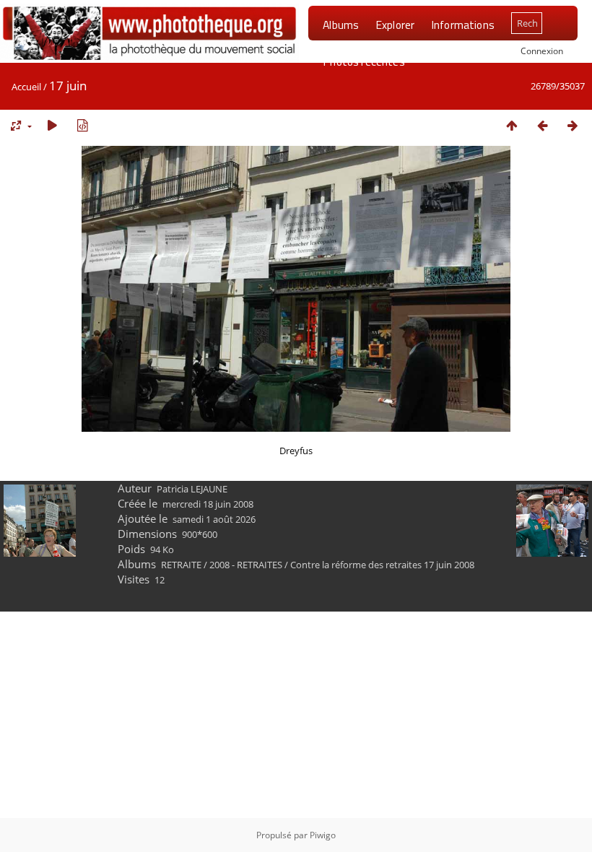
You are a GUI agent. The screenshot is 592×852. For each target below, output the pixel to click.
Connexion (542, 50)
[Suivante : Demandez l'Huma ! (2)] (572, 125)
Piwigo (323, 835)
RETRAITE (181, 564)
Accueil (26, 86)
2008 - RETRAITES (245, 564)
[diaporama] (52, 125)
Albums (341, 24)
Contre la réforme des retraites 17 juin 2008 (382, 564)
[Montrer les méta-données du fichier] (82, 125)
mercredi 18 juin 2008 (207, 503)
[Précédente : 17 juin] (542, 125)
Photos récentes (363, 61)
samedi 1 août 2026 (214, 519)
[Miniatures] (512, 125)
